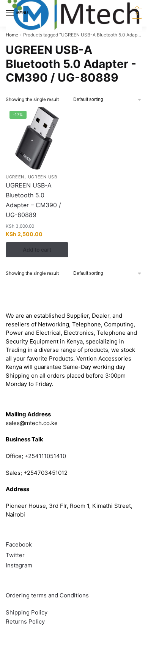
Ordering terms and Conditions (48, 595)
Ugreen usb (42, 177)
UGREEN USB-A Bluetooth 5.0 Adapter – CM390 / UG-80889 (33, 200)
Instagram (19, 565)
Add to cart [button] (37, 249)
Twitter (15, 555)
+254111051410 (45, 456)
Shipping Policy (26, 612)
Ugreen (15, 177)
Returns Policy (25, 621)
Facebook (19, 544)
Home (12, 35)
